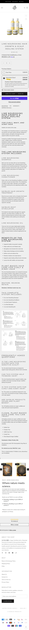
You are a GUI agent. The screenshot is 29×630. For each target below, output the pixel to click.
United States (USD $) (9, 608)
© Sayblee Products (14, 611)
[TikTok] (16, 553)
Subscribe (8, 601)
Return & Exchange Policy (9, 561)
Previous (1, 469)
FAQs (3, 566)
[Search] (24, 7)
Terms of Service (6, 579)
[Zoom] (26, 15)
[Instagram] (5, 553)
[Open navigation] (2, 7)
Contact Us (4, 577)
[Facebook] (2, 553)
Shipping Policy (6, 563)
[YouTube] (12, 553)
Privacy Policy (5, 582)
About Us (4, 574)
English (23, 608)
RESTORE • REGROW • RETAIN (14, 1)
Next (28, 469)
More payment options (15, 102)
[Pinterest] (9, 553)
